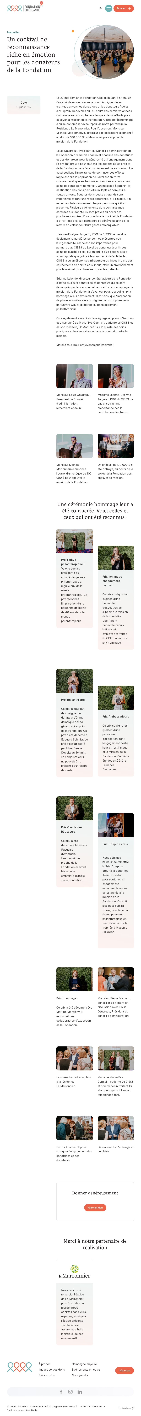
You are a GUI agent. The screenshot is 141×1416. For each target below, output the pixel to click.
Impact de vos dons (52, 1369)
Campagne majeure (84, 1364)
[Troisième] (126, 1408)
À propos (45, 1364)
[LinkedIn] (79, 1391)
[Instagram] (70, 1391)
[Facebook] (61, 1391)
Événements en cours (86, 1369)
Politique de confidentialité (22, 1410)
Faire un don (47, 1375)
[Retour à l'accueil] (25, 8)
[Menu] (108, 8)
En (101, 8)
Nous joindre (80, 1375)
